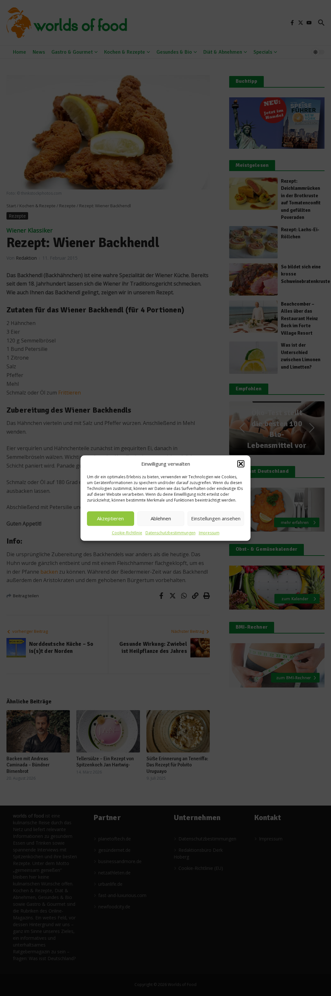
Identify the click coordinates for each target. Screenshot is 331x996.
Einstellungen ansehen (215, 518)
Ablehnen (161, 518)
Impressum (209, 533)
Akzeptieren (110, 518)
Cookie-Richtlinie (127, 533)
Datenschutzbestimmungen (170, 533)
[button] (241, 464)
